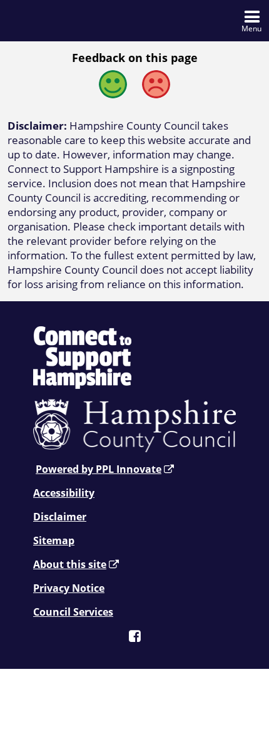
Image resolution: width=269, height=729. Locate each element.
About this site (69, 564)
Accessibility (63, 493)
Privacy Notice (68, 588)
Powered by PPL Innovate (98, 469)
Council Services (73, 612)
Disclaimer (59, 517)
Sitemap (53, 540)
